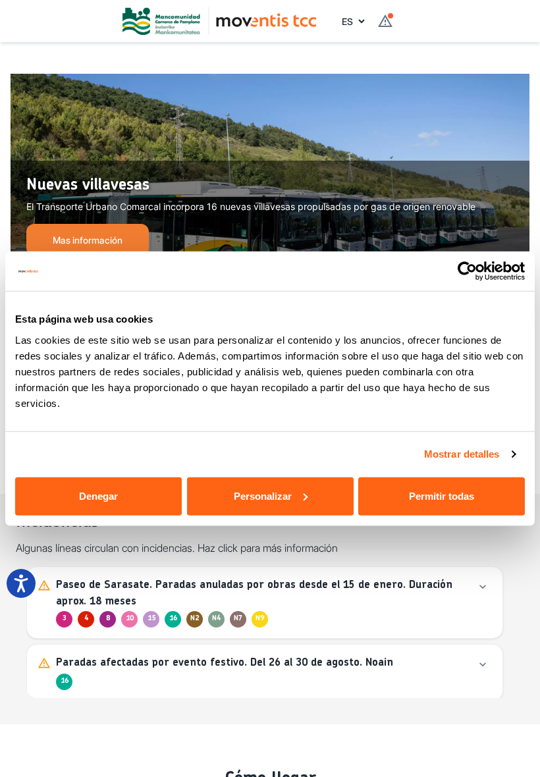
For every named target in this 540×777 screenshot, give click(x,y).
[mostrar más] (482, 586)
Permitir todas (441, 495)
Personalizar (263, 495)
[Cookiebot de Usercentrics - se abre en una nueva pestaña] (467, 271)
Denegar (98, 495)
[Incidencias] (385, 21)
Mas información (87, 240)
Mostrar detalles (462, 454)
